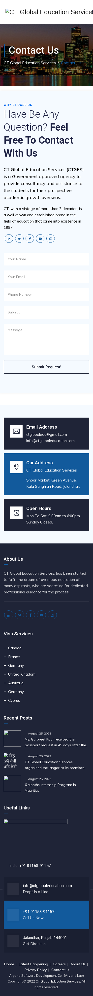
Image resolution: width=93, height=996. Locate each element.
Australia (16, 683)
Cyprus (14, 700)
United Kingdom (21, 674)
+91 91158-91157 (38, 911)
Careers (59, 964)
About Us (78, 964)
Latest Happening (33, 964)
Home (9, 964)
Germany (16, 665)
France (14, 656)
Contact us (60, 970)
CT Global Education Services (58, 981)
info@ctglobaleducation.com (50, 440)
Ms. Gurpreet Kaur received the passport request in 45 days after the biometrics (55, 742)
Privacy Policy (36, 970)
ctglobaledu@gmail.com (46, 434)
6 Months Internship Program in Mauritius (50, 787)
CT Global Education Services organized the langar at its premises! (55, 765)
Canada (15, 648)
